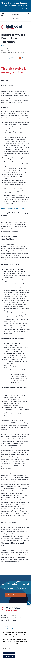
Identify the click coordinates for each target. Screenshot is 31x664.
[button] (9, 659)
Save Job (23, 58)
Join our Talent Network (15, 595)
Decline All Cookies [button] (9, 653)
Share (11, 58)
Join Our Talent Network (9, 627)
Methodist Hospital (6, 46)
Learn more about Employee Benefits (13, 208)
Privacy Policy (7, 648)
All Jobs (3, 625)
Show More (26, 9)
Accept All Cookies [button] (8, 656)
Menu (2, 14)
